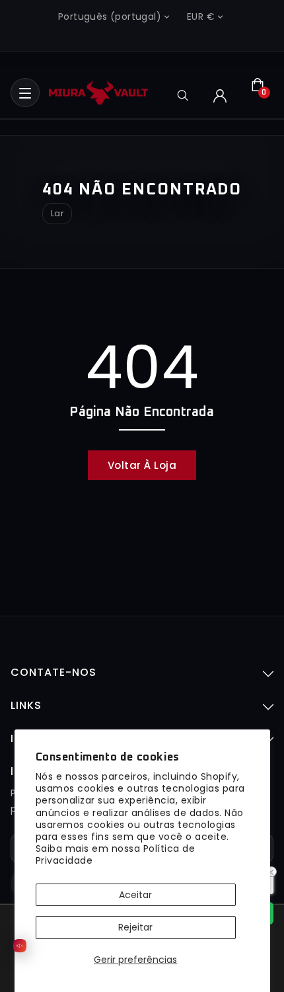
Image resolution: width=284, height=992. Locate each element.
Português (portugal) (109, 16)
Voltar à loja (142, 465)
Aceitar (135, 894)
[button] (25, 92)
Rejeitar (135, 927)
